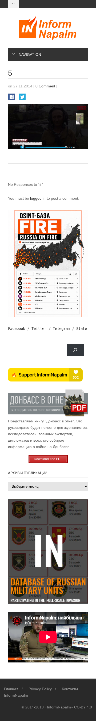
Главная (11, 689)
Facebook (16, 328)
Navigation (30, 54)
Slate (81, 328)
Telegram (61, 328)
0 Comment (45, 86)
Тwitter (38, 328)
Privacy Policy (40, 689)
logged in (38, 198)
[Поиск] (75, 350)
